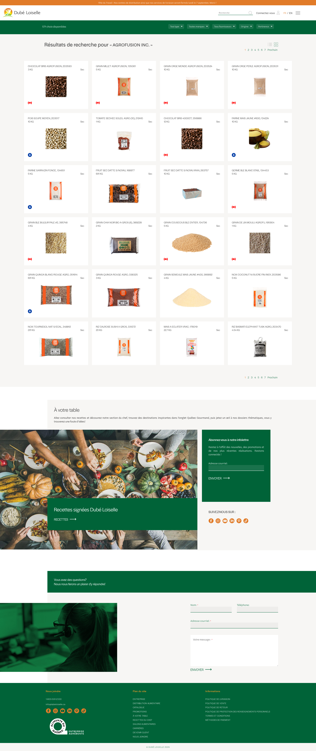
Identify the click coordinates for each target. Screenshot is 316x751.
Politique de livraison (217, 699)
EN (290, 13)
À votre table (140, 715)
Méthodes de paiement (218, 720)
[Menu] (298, 12)
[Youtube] (225, 522)
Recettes (61, 519)
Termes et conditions (217, 715)
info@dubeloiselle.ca (55, 704)
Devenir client (141, 732)
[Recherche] (250, 13)
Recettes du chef (142, 720)
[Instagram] (218, 522)
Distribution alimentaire (146, 703)
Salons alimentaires (144, 724)
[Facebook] (211, 522)
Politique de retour (216, 707)
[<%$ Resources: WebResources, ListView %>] (270, 44)
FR (284, 13)
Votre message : (203, 639)
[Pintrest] (239, 522)
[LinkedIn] (232, 522)
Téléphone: (243, 605)
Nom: (194, 605)
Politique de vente (215, 703)
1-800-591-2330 (53, 699)
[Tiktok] (245, 522)
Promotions (140, 711)
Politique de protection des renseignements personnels (237, 711)
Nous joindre (140, 736)
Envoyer (215, 478)
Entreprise (139, 699)
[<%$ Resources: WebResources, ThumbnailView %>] (276, 44)
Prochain (272, 49)
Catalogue (139, 707)
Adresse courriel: (217, 463)
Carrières (138, 728)
